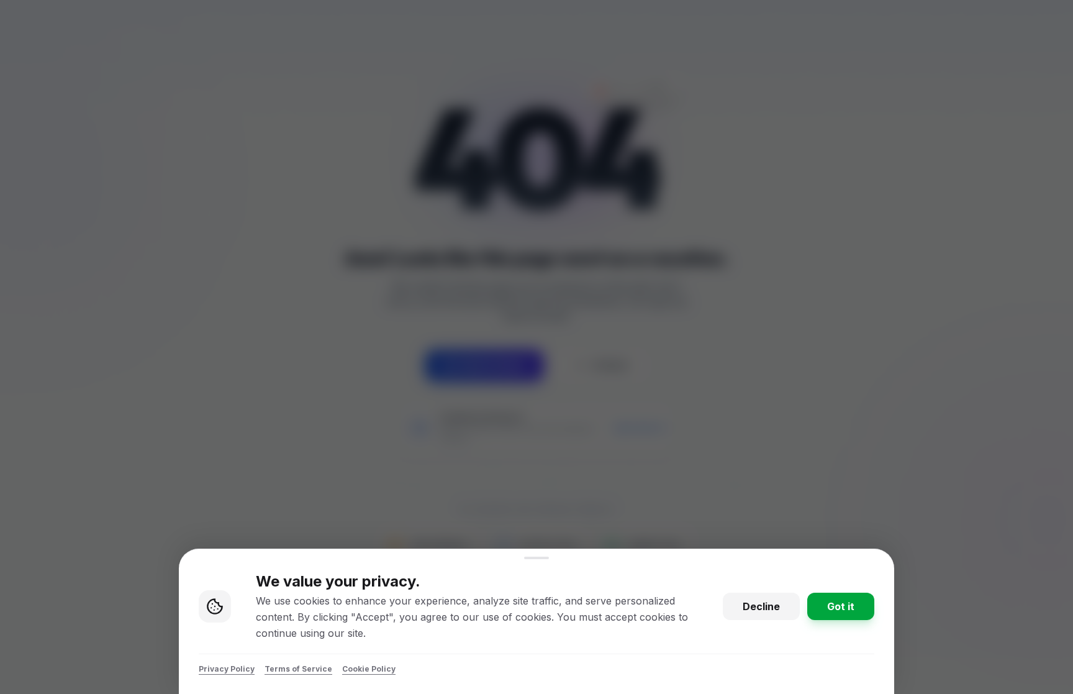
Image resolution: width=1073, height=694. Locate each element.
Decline (761, 606)
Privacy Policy (227, 668)
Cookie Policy (369, 668)
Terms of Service (298, 668)
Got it (840, 606)
